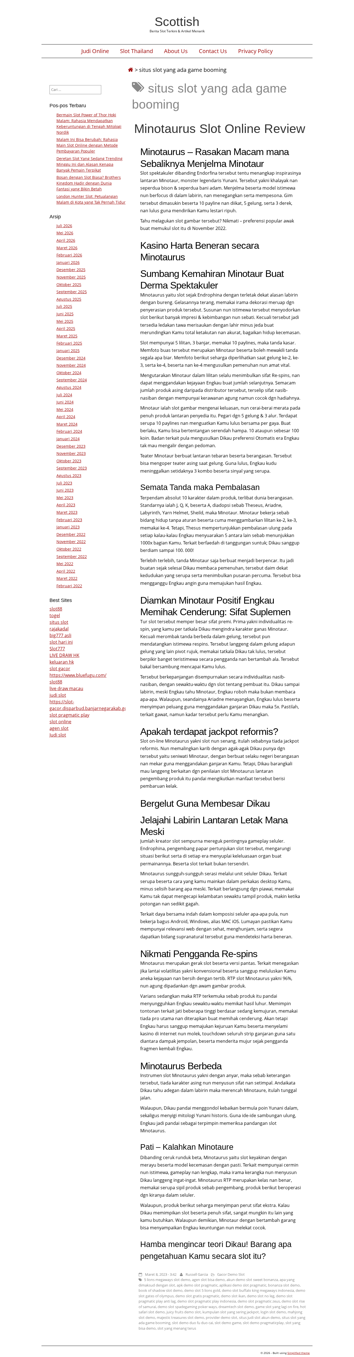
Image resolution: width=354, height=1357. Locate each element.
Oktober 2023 (68, 460)
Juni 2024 (65, 402)
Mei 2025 (64, 321)
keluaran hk (62, 662)
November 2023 (71, 453)
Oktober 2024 (68, 372)
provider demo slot (221, 1317)
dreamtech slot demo (236, 1306)
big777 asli (60, 635)
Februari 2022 (69, 585)
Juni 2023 (65, 490)
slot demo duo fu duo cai (192, 1322)
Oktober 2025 (68, 284)
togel (55, 615)
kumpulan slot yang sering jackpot (230, 1311)
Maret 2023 (66, 512)
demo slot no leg (260, 1295)
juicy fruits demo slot (183, 1311)
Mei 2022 (64, 563)
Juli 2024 (64, 394)
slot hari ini (61, 642)
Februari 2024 (69, 431)
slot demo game (228, 1322)
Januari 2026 (68, 262)
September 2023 (71, 468)
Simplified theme (298, 1353)
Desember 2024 (70, 358)
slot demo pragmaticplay (263, 1322)
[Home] (130, 70)
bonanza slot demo (284, 1285)
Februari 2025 (69, 343)
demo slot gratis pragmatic (197, 1295)
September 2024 (71, 380)
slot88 (56, 609)
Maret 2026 (66, 247)
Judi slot (58, 735)
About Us (176, 51)
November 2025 (71, 277)
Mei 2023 (64, 497)
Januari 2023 (68, 527)
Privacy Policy (255, 51)
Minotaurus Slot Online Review (219, 128)
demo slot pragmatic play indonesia (206, 1301)
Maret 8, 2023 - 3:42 (160, 1274)
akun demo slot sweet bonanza (252, 1279)
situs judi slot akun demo (259, 1317)
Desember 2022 (70, 534)
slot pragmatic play (69, 715)
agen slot (59, 728)
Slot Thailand (136, 51)
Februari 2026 (69, 255)
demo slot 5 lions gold (202, 1290)
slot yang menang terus (176, 1328)
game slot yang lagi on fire (277, 1306)
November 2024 (71, 365)
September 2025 (71, 291)
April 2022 (65, 571)
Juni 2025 (65, 313)
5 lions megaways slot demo (167, 1279)
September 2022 (71, 556)
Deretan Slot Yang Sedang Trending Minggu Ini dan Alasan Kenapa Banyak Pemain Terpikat (89, 164)
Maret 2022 (66, 578)
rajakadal (59, 629)
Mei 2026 (64, 232)
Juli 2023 (64, 483)
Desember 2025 (70, 269)
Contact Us (213, 51)
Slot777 (57, 649)
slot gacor (60, 669)
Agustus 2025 (68, 299)
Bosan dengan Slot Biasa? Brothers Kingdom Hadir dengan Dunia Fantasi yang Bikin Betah (88, 183)
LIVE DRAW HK (64, 655)
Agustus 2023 (68, 475)
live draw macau (66, 688)
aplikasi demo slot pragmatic (242, 1285)
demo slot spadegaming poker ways (187, 1306)
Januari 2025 (68, 350)
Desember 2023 (70, 446)
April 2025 (65, 328)
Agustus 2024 (68, 387)
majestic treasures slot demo (180, 1317)
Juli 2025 (64, 306)
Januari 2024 (68, 438)
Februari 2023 (69, 519)
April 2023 (65, 504)
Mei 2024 (64, 409)
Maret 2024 (66, 424)
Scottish (177, 21)
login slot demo (273, 1311)
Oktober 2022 (68, 549)
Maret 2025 (66, 336)
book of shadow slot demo (161, 1290)
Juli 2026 (64, 225)
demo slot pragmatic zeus (259, 1301)
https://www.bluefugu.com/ (78, 675)
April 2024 (65, 416)
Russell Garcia (197, 1274)
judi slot (58, 695)
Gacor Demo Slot (231, 1274)
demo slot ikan (233, 1295)
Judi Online (95, 51)
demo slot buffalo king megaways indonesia (258, 1290)
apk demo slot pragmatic (197, 1285)
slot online (60, 722)
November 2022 (71, 541)
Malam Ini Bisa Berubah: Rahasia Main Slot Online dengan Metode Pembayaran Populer (87, 145)
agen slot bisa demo (208, 1279)
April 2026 (65, 240)
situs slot (59, 622)
